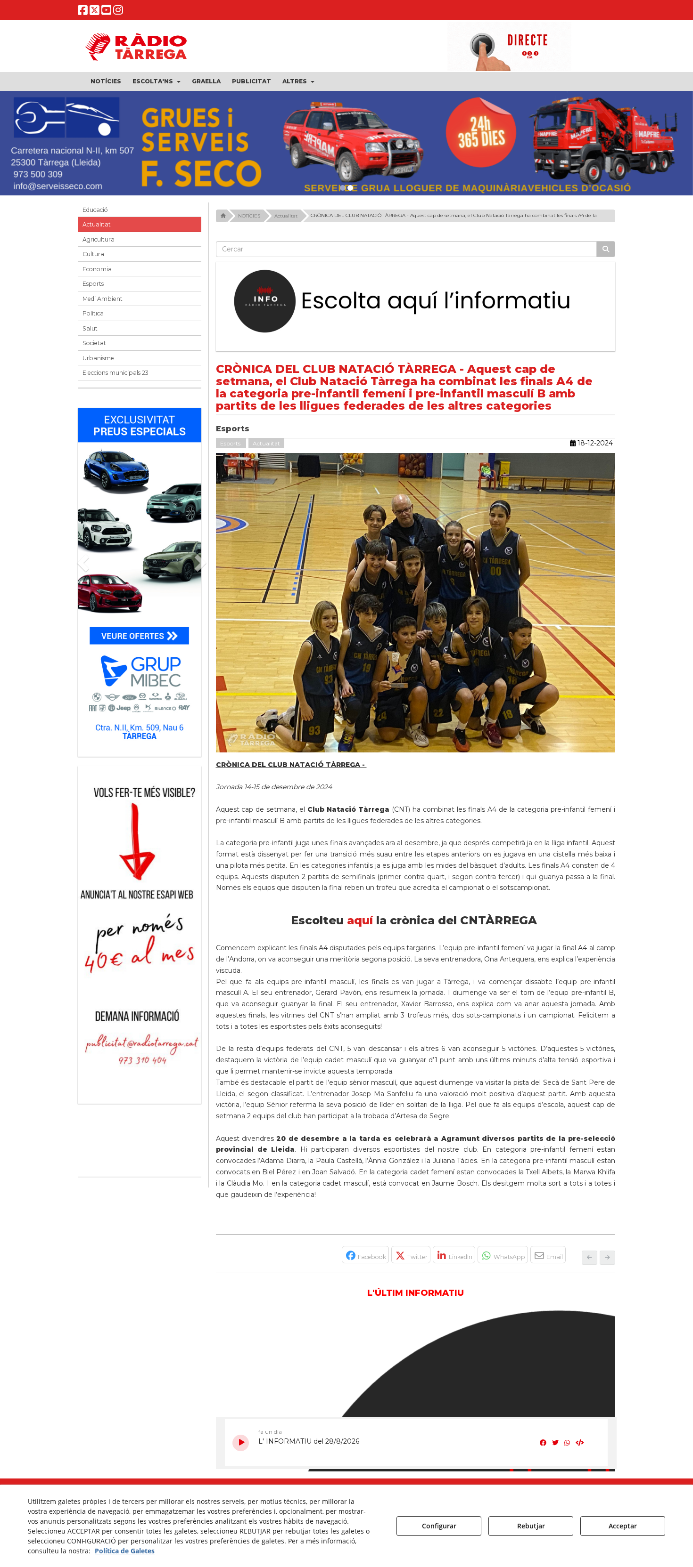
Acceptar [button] (623, 1525)
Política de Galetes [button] (125, 1550)
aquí (360, 925)
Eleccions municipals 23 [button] (115, 377)
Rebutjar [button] (531, 1525)
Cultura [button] (93, 259)
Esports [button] (93, 288)
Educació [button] (95, 214)
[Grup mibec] (139, 582)
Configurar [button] (439, 1525)
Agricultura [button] (98, 244)
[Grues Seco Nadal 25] (346, 145)
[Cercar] (605, 254)
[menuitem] (106, 81)
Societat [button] (94, 348)
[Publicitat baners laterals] (89, 935)
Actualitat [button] (96, 229)
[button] (83, 12)
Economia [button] (97, 273)
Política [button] (93, 318)
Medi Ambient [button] (102, 303)
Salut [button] (90, 333)
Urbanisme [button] (98, 362)
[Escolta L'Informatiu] (416, 306)
